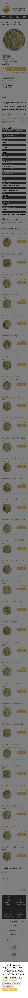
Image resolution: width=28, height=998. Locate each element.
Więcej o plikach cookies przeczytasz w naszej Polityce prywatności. (12, 979)
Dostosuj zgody (8, 986)
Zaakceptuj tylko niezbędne (12, 983)
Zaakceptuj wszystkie (10, 989)
